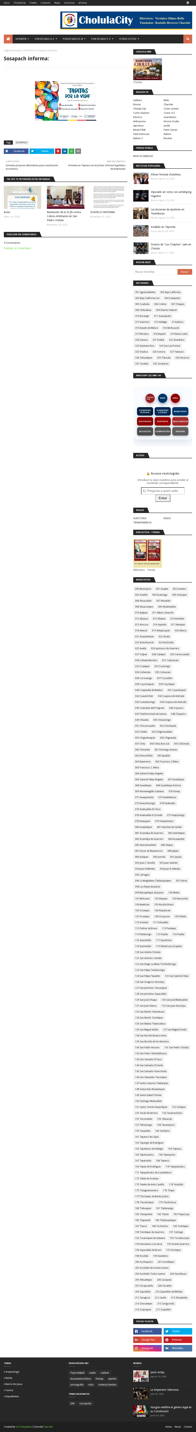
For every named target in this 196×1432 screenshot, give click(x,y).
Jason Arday (157, 1372)
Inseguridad (180, 421)
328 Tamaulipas (143, 357)
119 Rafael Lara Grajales (169, 946)
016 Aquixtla (159, 624)
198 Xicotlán (141, 1256)
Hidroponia (139, 121)
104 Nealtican (142, 904)
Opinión (180, 431)
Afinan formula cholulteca (166, 174)
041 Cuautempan (177, 690)
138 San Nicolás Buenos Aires (150, 1035)
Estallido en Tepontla (163, 226)
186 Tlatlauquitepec (165, 1220)
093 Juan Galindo (169, 863)
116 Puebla (178, 934)
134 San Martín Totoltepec (149, 1017)
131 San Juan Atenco (146, 1005)
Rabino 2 (138, 138)
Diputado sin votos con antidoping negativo (171, 194)
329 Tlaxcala (164, 357)
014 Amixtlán (177, 618)
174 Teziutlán (176, 1184)
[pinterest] (178, 1340)
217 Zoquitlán (163, 1309)
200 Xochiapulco (144, 1262)
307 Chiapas (177, 304)
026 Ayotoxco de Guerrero (165, 648)
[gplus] (147, 1340)
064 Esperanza (143, 761)
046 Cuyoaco (176, 708)
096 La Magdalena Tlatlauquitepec (153, 880)
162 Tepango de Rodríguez (149, 1142)
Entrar (163, 498)
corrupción (85, 1403)
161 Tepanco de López (147, 1137)
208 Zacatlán (165, 1285)
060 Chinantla (142, 749)
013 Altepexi (159, 618)
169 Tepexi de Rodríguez (148, 1166)
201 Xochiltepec (166, 1262)
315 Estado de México (146, 328)
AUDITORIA (139, 518)
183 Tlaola (163, 1214)
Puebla (33, 3)
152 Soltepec (179, 1107)
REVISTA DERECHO (143, 156)
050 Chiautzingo (162, 720)
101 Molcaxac (142, 898)
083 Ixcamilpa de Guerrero (149, 839)
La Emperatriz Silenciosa (164, 1389)
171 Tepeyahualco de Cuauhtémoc (153, 1172)
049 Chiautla (142, 720)
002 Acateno (179, 589)
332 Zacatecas (160, 363)
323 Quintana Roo (144, 346)
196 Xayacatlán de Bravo (148, 1250)
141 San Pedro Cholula (176, 1047)
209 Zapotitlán (143, 1291)
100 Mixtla (173, 892)
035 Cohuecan (163, 672)
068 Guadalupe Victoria (168, 785)
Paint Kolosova (141, 134)
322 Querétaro (177, 340)
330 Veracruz (182, 357)
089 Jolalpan (141, 857)
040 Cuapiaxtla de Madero (149, 690)
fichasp (99, 1378)
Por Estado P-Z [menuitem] (101, 38)
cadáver (105, 1372)
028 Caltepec (159, 654)
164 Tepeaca (174, 1148)
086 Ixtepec (167, 845)
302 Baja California (170, 292)
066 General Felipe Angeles (149, 773)
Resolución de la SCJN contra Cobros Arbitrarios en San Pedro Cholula (64, 216)
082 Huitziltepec (176, 833)
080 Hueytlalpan (143, 827)
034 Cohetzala (142, 672)
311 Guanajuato (162, 316)
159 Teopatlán (142, 1131)
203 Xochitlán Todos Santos (150, 1274)
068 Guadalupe (143, 785)
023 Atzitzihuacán (144, 642)
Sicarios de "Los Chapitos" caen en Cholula (171, 246)
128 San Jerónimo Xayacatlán (150, 994)
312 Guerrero (142, 322)
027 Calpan (141, 654)
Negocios (145, 431)
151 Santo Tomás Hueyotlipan (151, 1107)
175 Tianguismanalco (146, 1190)
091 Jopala (175, 857)
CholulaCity (20, 3)
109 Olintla (180, 916)
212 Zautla (160, 1297)
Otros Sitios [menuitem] (128, 38)
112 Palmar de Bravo (146, 928)
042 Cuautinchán (144, 696)
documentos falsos (80, 1378)
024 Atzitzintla (166, 642)
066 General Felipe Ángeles (149, 779)
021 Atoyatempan (144, 636)
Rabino (167, 134)
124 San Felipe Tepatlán (147, 976)
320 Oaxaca (141, 340)
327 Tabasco (177, 351)
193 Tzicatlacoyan (179, 1238)
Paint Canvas (170, 129)
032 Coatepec (142, 666)
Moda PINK (139, 129)
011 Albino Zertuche (162, 612)
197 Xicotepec (173, 1250)
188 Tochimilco (160, 1226)
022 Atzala (164, 636)
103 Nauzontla (180, 898)
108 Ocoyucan (162, 916)
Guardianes (170, 117)
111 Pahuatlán (160, 922)
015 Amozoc (142, 624)
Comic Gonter (171, 108)
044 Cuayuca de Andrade (173, 702)
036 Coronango (143, 678)
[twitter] (178, 1331)
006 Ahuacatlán (143, 600)
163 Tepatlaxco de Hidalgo (149, 1148)
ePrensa (82, 3)
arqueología (12, 1371)
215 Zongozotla (165, 1303)
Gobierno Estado (162, 411)
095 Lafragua (142, 874)
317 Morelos (142, 334)
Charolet (168, 104)
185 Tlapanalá (142, 1220)
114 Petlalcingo (143, 934)
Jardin (167, 125)
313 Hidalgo (160, 322)
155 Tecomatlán (143, 1119)
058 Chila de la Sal (159, 743)
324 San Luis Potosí (169, 346)
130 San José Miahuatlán (175, 1000)
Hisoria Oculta (171, 121)
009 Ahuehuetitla (167, 606)
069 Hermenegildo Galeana (149, 791)
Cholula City (139, 108)
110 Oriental (141, 922)
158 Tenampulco (166, 1125)
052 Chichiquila (168, 726)
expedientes (12, 1396)
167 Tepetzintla (143, 1160)
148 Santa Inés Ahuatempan (150, 1089)
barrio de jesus (14, 1384)
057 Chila (140, 743)
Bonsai (137, 104)
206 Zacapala (164, 1279)
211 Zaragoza (142, 1297)
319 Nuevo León (178, 334)
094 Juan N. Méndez (170, 869)
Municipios (180, 411)
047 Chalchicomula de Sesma (150, 714)
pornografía (76, 1384)
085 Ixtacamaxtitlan (145, 845)
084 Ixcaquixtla (176, 839)
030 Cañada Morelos (146, 660)
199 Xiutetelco (160, 1256)
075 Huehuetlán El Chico (148, 809)
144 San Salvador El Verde (149, 1065)
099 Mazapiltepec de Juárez (149, 892)
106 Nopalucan (162, 910)
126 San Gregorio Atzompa (149, 982)
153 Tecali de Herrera (146, 1113)
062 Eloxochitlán (144, 755)
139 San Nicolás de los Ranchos (152, 1041)
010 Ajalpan (141, 612)
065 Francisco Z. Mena (147, 767)
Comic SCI (169, 112)
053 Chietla (141, 732)
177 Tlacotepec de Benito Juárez (152, 1196)
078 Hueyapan (142, 821)
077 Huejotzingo (176, 815)
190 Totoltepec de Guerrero (149, 1232)
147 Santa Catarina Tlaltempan (151, 1083)
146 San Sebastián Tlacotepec (151, 1077)
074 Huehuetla (167, 803)
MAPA (162, 398)
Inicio (7, 3)
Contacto (46, 3)
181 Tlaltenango (164, 1208)
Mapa (57, 3)
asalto (92, 1372)
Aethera (137, 100)
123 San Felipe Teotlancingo (150, 970)
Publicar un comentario (17, 248)
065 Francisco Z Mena (167, 761)
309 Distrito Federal (166, 310)
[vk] (178, 1348)
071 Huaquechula (144, 797)
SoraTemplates (24, 1426)
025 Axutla (140, 648)
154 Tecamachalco (172, 1113)
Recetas (168, 138)
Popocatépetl (77, 1372)
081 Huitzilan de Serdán (169, 827)
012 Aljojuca (141, 618)
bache (9, 1377)
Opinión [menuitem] (21, 38)
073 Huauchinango (145, 803)
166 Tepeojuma (167, 1154)
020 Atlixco (180, 630)
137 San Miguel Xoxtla (174, 1029)
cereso (9, 1390)
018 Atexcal (141, 630)
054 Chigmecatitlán (162, 732)
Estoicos (137, 117)
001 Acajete (162, 589)
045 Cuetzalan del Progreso (149, 708)
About (178, 1426)
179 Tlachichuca (167, 1202)
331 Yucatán (141, 363)
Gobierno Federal (145, 411)
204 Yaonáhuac (178, 1274)
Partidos (162, 421)
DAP (72, 1403)
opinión (112, 1378)
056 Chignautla (168, 737)
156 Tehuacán (164, 1119)
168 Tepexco (162, 1160)
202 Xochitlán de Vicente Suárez (152, 1268)
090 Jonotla (159, 857)
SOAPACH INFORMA (102, 212)
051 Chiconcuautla (145, 726)
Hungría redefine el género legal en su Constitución (171, 1409)
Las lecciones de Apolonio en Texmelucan (167, 211)
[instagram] (147, 1348)
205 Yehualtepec (143, 1279)
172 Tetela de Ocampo (147, 1178)
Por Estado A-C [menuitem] (44, 38)
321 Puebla (158, 340)
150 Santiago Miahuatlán (148, 1101)
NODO (175, 398)
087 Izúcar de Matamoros (149, 851)
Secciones (69, 3)
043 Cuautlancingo (145, 702)
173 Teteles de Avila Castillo (149, 1184)
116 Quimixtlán (143, 940)
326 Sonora (159, 351)
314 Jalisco (177, 322)
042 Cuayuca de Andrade (171, 696)
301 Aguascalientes (145, 292)
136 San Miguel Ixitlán (146, 1029)
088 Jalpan (173, 851)
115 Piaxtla (162, 934)
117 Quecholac (164, 940)
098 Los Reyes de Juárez (147, 886)
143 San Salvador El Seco (148, 1059)
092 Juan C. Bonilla (145, 863)
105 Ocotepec (142, 910)
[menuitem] (8, 39)
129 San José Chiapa (146, 1000)
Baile (166, 100)
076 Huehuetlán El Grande (148, 815)
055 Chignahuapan (145, 737)
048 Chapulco (178, 714)
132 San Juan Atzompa (173, 1005)
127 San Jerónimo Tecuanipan (151, 988)
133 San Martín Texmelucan (149, 1011)
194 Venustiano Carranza (148, 1244)
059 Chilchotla (181, 743)
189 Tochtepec (181, 1226)
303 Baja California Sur (147, 298)
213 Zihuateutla (179, 1297)
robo (91, 1384)
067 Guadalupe (176, 779)
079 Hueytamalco (164, 821)
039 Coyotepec (167, 684)
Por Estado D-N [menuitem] (73, 38)
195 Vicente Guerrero (178, 1244)
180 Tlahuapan (143, 1208)
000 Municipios (143, 589)
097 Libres (181, 880)
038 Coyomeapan (144, 684)
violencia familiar (107, 1384)
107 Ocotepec (142, 916)
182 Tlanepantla (143, 1214)
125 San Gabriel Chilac (177, 976)
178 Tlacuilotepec (144, 1202)
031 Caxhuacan (170, 660)
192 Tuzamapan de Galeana (150, 1238)
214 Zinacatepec (143, 1303)
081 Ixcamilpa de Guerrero (149, 833)
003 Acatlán (141, 595)
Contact (188, 1426)
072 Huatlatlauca (167, 797)
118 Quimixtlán (143, 946)
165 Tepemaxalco (144, 1154)
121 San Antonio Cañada (148, 958)
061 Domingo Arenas (166, 749)
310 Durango (142, 316)
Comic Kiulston (141, 112)
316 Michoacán (171, 328)
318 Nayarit (159, 334)
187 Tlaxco (141, 1226)
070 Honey (174, 791)
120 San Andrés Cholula (147, 952)
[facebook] (188, 3)
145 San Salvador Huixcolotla (151, 1071)
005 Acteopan (179, 595)
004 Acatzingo (159, 595)
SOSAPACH (29, 50)
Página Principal (12, 50)
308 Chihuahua (143, 310)
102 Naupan (161, 898)
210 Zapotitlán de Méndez (169, 1291)
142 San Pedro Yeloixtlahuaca (151, 1053)
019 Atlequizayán (161, 630)
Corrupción (162, 431)
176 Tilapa (168, 1190)
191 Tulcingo (176, 1232)
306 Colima (160, 304)
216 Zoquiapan (143, 1309)
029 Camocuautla (179, 654)
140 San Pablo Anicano (147, 1047)
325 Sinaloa (141, 351)
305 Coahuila (142, 304)
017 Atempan (178, 624)
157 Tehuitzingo (143, 1125)
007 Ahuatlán (163, 600)
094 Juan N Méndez (145, 869)
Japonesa (138, 125)
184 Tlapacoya (181, 1214)
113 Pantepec (169, 928)
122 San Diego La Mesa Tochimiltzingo (155, 964)
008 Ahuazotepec (144, 606)
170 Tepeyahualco (175, 1166)
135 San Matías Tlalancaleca (150, 1023)
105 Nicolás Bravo (164, 904)
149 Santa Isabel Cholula (148, 1095)
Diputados (145, 421)
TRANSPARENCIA (142, 522)
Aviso (7, 212)
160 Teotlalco (162, 1131)
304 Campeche (172, 298)
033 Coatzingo (162, 666)
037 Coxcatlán (164, 678)
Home (168, 1426)
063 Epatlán (164, 755)
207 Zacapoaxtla (144, 1285)
